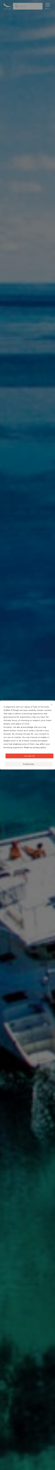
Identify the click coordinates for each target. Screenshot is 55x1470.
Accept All (29, 756)
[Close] (52, 704)
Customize (28, 764)
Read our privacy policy (35, 747)
